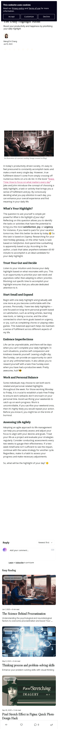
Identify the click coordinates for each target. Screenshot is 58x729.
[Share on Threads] (19, 49)
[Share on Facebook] (10, 49)
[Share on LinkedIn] (23, 49)
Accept (11, 16)
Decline (46, 16)
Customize (29, 16)
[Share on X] (14, 49)
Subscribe (20, 563)
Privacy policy (18, 8)
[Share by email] (5, 49)
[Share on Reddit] (27, 49)
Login (11, 563)
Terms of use (34, 8)
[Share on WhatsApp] (32, 49)
